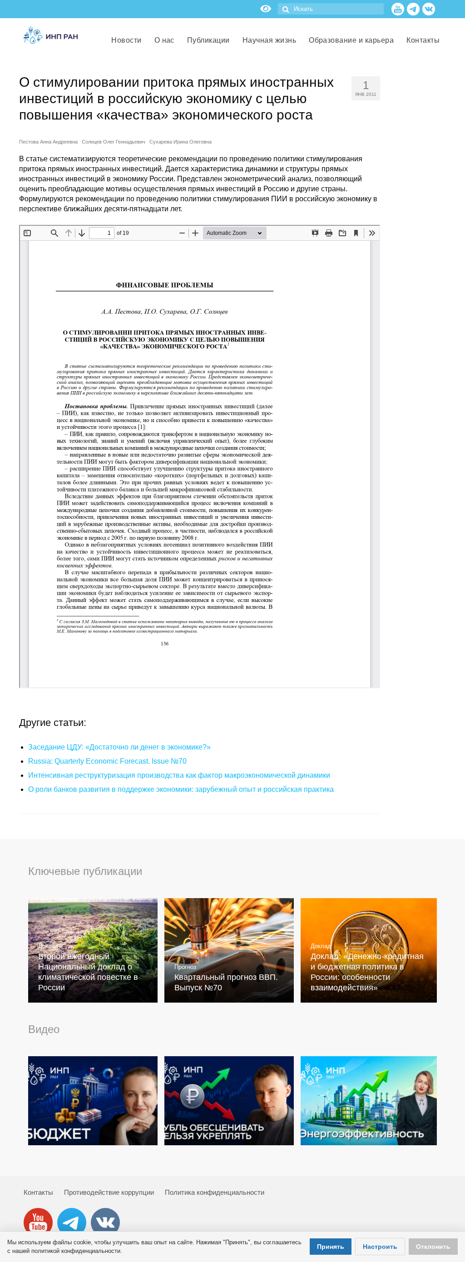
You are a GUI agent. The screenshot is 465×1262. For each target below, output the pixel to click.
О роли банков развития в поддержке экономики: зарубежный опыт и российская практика (181, 789)
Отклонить (433, 1246)
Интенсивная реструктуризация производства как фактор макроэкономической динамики (179, 775)
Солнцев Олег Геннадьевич (113, 141)
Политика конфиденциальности (214, 1192)
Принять (330, 1246)
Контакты (38, 1192)
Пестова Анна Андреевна (48, 141)
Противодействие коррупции (109, 1192)
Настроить (380, 1246)
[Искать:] (331, 9)
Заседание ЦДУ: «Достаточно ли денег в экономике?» (119, 747)
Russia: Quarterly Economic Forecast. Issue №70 (107, 761)
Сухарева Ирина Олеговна (180, 141)
